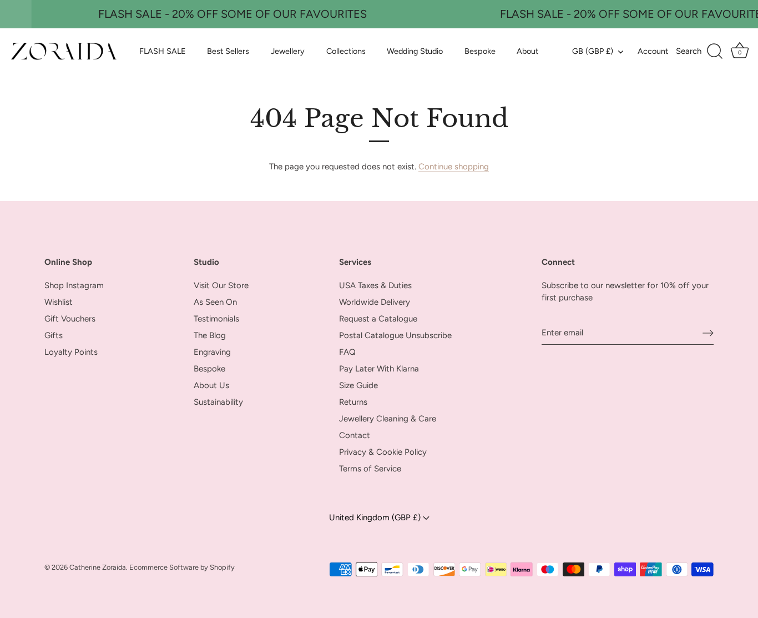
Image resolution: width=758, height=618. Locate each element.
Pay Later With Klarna (379, 369)
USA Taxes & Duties (375, 285)
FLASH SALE (162, 51)
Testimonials (216, 319)
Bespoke (480, 51)
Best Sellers (228, 51)
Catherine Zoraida (97, 567)
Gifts (53, 335)
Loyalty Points (71, 352)
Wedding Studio (415, 51)
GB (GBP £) (592, 51)
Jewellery (288, 51)
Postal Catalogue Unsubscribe (395, 335)
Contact (354, 435)
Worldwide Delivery (374, 302)
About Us (211, 385)
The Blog (210, 335)
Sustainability (218, 402)
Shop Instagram (74, 285)
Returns (353, 402)
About (527, 51)
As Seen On (215, 302)
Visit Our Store (221, 285)
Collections (346, 51)
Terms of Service (370, 469)
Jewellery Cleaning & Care (387, 419)
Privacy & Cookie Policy (383, 452)
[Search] (699, 51)
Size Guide (358, 385)
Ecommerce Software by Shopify (182, 567)
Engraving (212, 352)
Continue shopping (453, 167)
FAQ (347, 352)
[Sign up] (708, 332)
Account (653, 51)
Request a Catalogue (378, 319)
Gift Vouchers (69, 319)
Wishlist (58, 302)
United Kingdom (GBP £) (376, 517)
